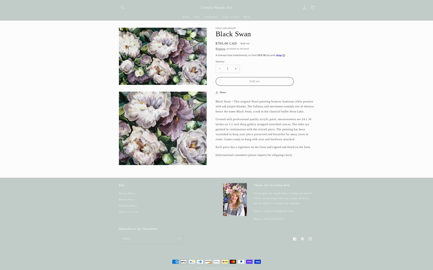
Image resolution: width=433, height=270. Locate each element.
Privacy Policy (127, 193)
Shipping (220, 49)
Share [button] (223, 92)
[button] (123, 7)
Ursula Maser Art (211, 268)
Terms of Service (128, 211)
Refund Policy (127, 199)
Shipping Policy (128, 205)
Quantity (220, 61)
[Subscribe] (179, 238)
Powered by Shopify (228, 268)
